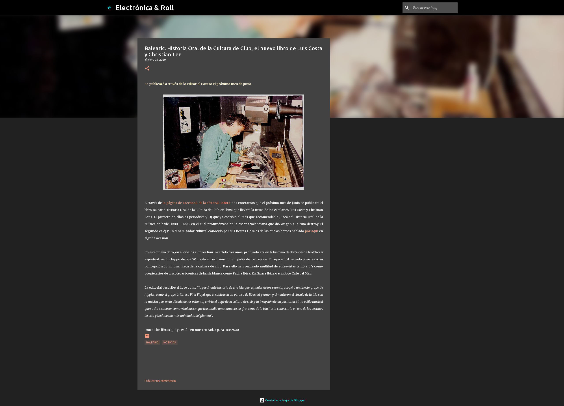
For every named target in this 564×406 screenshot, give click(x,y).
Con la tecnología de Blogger (285, 400)
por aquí (311, 231)
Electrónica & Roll (144, 7)
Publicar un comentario (160, 381)
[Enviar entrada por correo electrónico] (147, 337)
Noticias (169, 342)
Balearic (152, 342)
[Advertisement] (352, 190)
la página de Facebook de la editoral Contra (196, 203)
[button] (147, 69)
